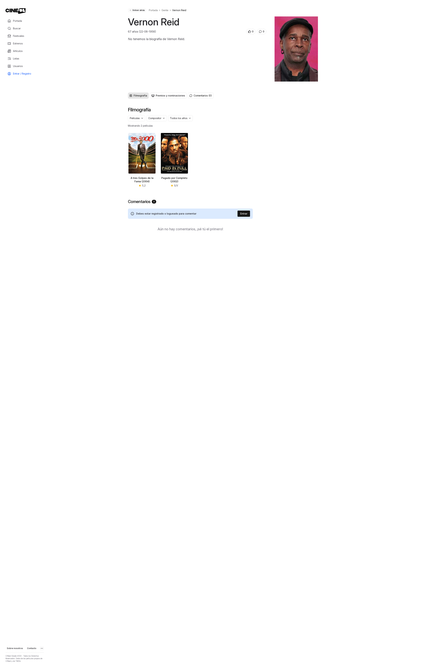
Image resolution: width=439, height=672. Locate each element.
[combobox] (136, 118)
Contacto (31, 648)
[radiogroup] (157, 96)
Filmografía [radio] (140, 95)
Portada (153, 10)
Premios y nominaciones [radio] (170, 95)
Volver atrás (138, 10)
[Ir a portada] (15, 11)
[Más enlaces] (42, 648)
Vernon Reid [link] (179, 10)
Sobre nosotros (15, 648)
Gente (165, 10)
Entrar (243, 213)
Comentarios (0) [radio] (203, 95)
